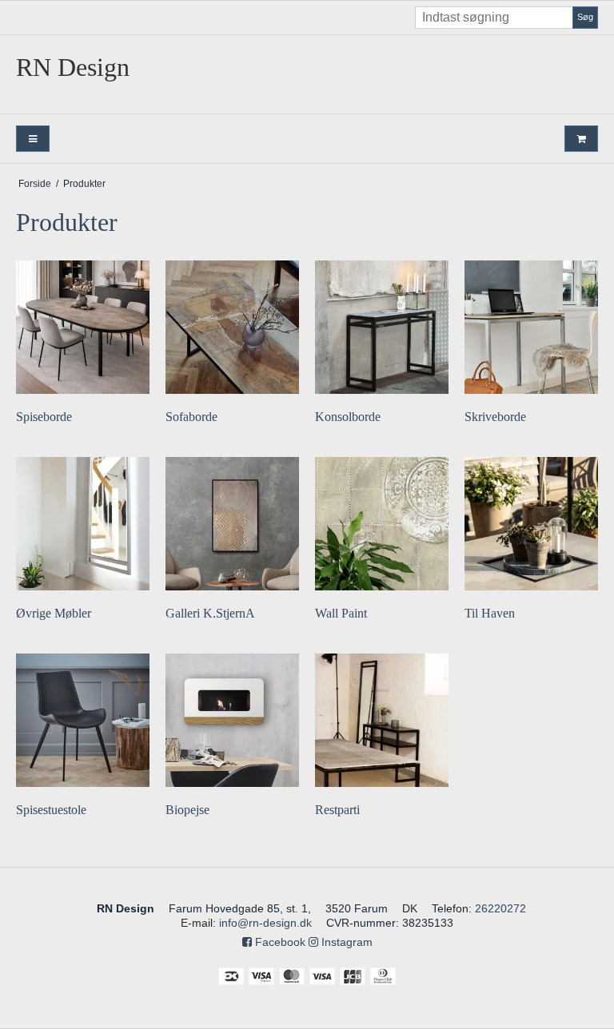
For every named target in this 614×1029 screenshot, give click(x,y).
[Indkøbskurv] (581, 138)
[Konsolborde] (382, 327)
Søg (585, 17)
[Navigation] (33, 138)
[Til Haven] (531, 523)
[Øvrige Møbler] (83, 523)
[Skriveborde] (531, 327)
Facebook (278, 942)
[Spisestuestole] (83, 720)
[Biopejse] (232, 720)
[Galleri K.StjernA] (232, 523)
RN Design (73, 67)
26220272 (500, 908)
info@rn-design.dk (265, 922)
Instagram (345, 942)
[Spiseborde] (83, 327)
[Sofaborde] (232, 327)
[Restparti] (382, 720)
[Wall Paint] (382, 523)
